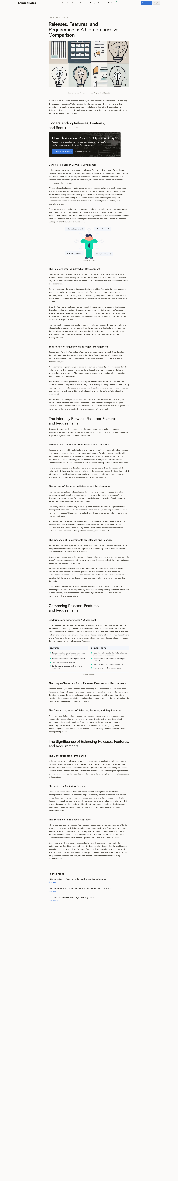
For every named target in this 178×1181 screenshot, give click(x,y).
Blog (50, 17)
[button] (65, 2)
